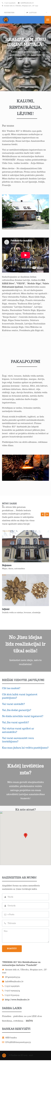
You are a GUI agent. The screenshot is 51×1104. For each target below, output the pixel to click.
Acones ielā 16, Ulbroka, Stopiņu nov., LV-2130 (21, 6)
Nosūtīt (12, 949)
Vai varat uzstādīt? (13, 704)
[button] (43, 514)
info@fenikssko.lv (27, 3)
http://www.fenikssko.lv (17, 999)
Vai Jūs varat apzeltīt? (15, 722)
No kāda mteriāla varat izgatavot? (22, 716)
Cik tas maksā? (11, 688)
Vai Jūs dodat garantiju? (16, 710)
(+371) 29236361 (10, 3)
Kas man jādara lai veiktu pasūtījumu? (25, 747)
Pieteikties (9, 13)
